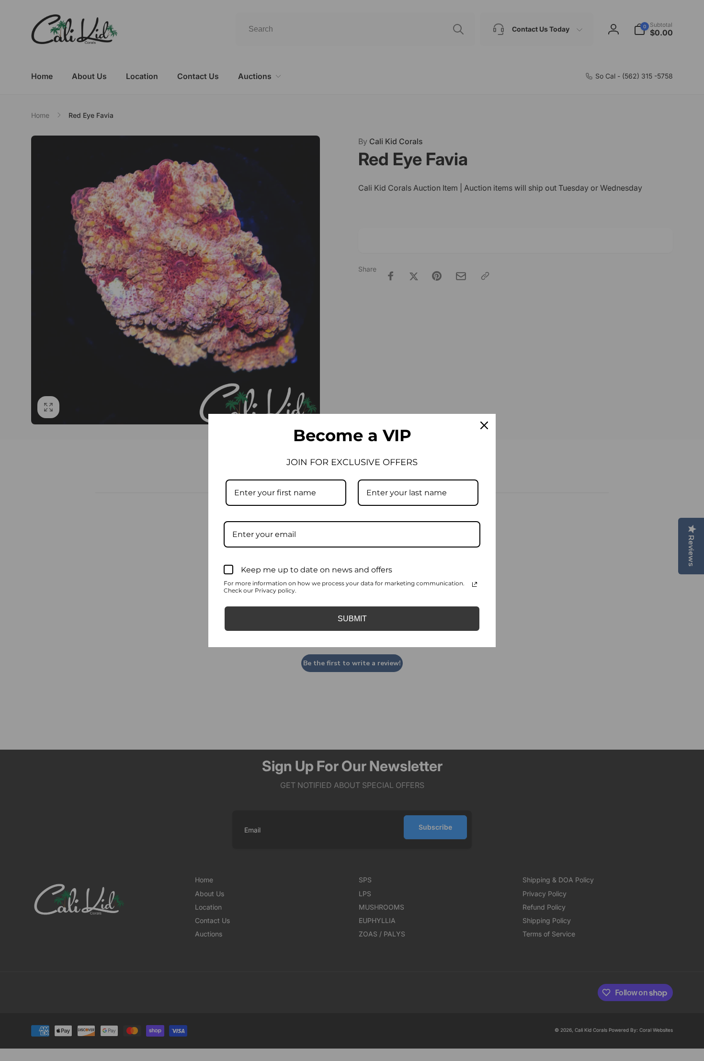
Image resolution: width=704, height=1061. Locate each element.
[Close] (484, 425)
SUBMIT (352, 619)
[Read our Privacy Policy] (474, 584)
